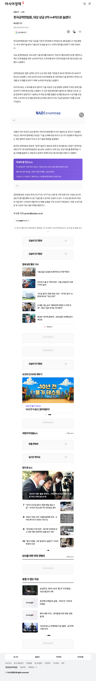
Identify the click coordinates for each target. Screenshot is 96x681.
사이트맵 (80, 657)
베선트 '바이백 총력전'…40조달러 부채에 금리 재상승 (54, 318)
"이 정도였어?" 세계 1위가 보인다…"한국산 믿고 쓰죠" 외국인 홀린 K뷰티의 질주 (42, 167)
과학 (22, 12)
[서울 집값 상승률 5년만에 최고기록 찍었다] (28, 276)
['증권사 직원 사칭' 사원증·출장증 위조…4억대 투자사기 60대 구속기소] (67, 523)
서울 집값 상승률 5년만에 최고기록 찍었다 (53, 272)
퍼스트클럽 (38, 663)
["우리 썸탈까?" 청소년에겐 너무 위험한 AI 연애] (30, 632)
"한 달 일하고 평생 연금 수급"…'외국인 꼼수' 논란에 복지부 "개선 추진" (55, 295)
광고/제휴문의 (18, 663)
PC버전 (58, 657)
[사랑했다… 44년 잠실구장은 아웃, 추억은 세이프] (30, 620)
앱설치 (37, 657)
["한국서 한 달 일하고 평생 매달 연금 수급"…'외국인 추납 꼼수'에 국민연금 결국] (67, 510)
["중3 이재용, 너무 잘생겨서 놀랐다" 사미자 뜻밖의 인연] (67, 547)
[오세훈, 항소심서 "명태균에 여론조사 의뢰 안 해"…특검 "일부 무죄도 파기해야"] (28, 311)
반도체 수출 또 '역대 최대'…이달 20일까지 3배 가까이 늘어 (55, 283)
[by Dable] (70, 556)
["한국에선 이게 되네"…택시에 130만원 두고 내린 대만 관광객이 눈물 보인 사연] (67, 535)
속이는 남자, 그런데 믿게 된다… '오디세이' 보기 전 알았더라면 (56, 590)
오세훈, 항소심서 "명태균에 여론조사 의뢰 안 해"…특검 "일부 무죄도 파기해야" (54, 306)
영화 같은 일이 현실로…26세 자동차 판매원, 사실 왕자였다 (35, 172)
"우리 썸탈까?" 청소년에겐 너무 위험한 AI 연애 (56, 627)
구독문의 (47, 663)
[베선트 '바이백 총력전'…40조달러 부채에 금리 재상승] (28, 322)
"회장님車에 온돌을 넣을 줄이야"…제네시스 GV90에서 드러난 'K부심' (56, 602)
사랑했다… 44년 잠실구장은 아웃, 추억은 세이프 (56, 615)
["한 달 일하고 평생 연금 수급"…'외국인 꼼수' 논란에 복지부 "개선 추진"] (28, 299)
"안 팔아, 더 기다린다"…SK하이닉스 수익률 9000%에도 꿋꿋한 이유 (38, 177)
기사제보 (56, 663)
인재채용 (29, 663)
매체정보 (31, 667)
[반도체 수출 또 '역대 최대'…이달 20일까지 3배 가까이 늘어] (28, 287)
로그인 (16, 657)
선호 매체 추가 (22, 32)
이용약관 (23, 667)
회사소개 (8, 663)
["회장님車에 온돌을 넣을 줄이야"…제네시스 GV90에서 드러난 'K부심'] (30, 607)
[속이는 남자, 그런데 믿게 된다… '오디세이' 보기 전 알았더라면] (30, 595)
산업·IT (16, 12)
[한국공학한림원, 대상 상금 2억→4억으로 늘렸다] (48, 113)
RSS (62, 663)
